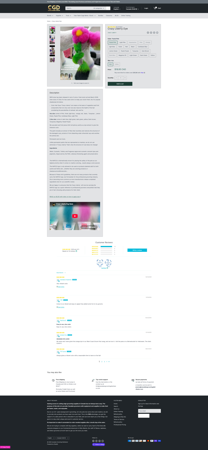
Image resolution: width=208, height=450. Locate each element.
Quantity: (111, 77)
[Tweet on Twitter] (154, 32)
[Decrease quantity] (116, 77)
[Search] (108, 8)
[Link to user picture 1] (60, 290)
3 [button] (104, 361)
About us (116, 409)
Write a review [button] (137, 250)
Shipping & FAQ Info (120, 417)
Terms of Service (119, 419)
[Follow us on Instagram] (96, 441)
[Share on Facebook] (148, 32)
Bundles (100, 15)
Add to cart (120, 84)
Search (116, 406)
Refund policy (118, 414)
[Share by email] (157, 32)
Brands (49, 15)
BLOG (116, 15)
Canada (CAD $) (61, 438)
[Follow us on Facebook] (93, 441)
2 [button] (101, 361)
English (50, 438)
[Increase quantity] (125, 77)
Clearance (109, 15)
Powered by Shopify (52, 444)
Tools (67, 15)
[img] (60, 277)
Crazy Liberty (112, 32)
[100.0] (100, 262)
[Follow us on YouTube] (102, 441)
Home (48, 21)
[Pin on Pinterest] (151, 32)
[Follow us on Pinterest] (99, 441)
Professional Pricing (120, 424)
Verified (103, 268)
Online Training (125, 15)
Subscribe (144, 416)
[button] (95, 246)
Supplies (58, 15)
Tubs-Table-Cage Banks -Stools (84, 15)
